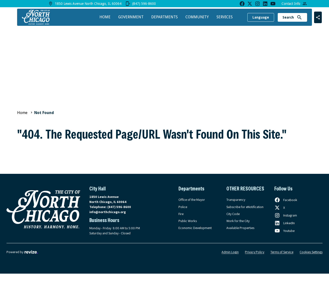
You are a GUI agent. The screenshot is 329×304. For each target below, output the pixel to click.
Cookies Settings (311, 252)
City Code (233, 214)
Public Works (187, 221)
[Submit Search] (299, 17)
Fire (181, 214)
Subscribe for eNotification (244, 207)
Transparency (235, 199)
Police (182, 207)
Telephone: (110, 207)
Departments (164, 17)
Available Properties (240, 228)
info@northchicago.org (107, 212)
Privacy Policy (254, 252)
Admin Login (230, 252)
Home (105, 17)
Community (197, 17)
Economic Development (195, 228)
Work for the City (238, 221)
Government (131, 17)
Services (225, 17)
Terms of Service (281, 252)
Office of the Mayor (191, 199)
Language (260, 17)
